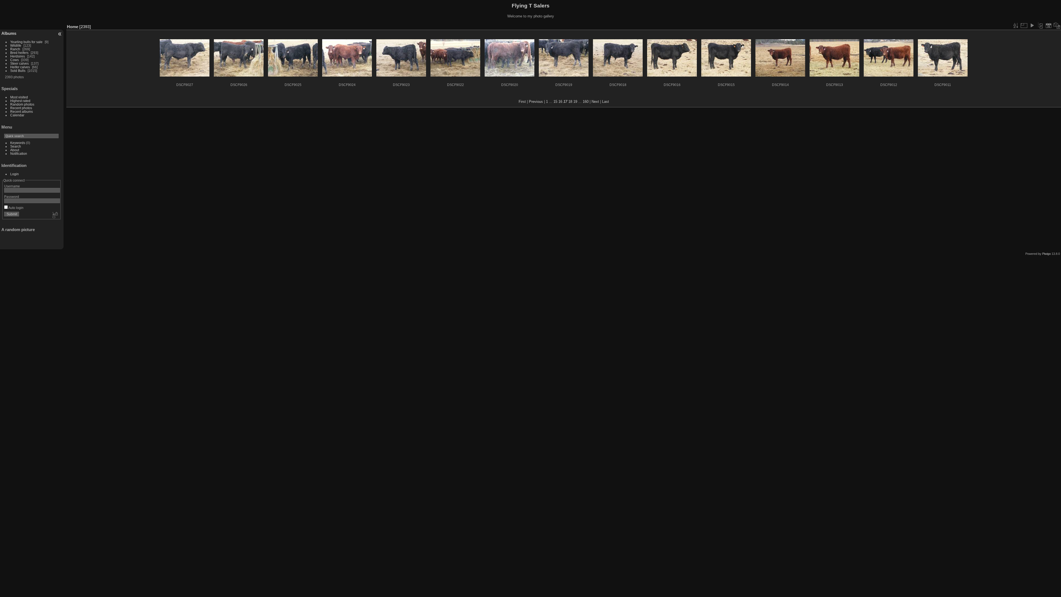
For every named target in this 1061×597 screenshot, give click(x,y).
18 (570, 102)
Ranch (15, 49)
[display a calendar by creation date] (1056, 25)
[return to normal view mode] (1040, 25)
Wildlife (15, 45)
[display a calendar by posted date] (1048, 25)
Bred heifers (19, 52)
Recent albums (21, 111)
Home (72, 26)
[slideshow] (1032, 25)
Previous (536, 102)
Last (605, 102)
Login (14, 174)
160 (586, 102)
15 (555, 102)
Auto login (15, 208)
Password (11, 196)
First (522, 102)
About (14, 150)
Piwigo (1046, 253)
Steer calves (19, 63)
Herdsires (17, 56)
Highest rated (20, 101)
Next (595, 102)
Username (12, 186)
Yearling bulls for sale (26, 42)
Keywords (17, 143)
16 (560, 102)
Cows (14, 60)
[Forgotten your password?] (54, 215)
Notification (18, 153)
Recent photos (21, 108)
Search (15, 146)
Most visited (19, 97)
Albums (8, 33)
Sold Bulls (17, 70)
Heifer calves (20, 67)
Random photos (22, 104)
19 (575, 102)
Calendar (17, 115)
